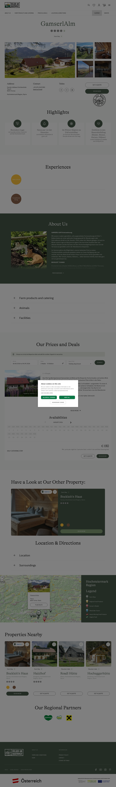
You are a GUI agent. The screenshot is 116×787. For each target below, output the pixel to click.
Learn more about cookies (47, 392)
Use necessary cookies (58, 402)
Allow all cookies (49, 397)
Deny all (67, 397)
